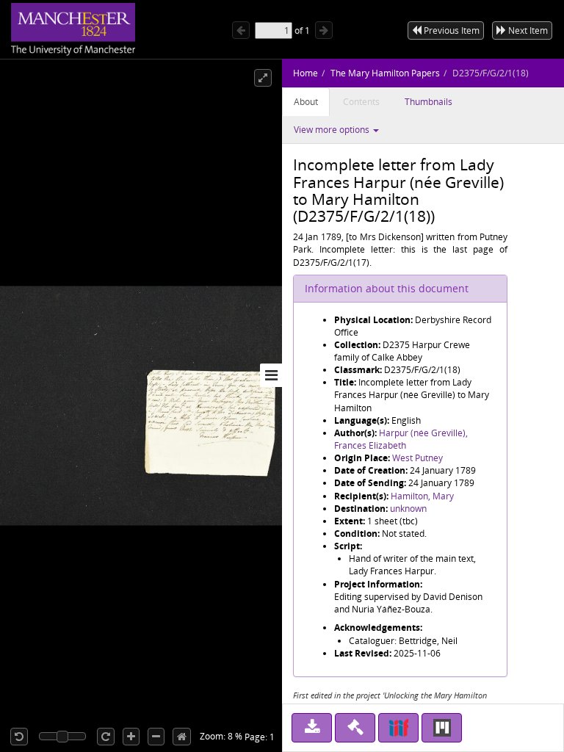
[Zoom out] (156, 736)
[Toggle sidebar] (271, 375)
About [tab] (306, 101)
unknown (408, 508)
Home (305, 73)
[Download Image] (312, 727)
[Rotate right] (106, 736)
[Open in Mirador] (442, 727)
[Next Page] (324, 30)
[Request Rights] (355, 727)
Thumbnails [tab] (428, 101)
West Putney (417, 458)
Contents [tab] (361, 101)
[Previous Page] (241, 30)
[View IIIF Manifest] (398, 727)
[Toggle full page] (263, 78)
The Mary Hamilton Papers (385, 73)
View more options (333, 129)
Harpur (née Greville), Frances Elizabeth (401, 439)
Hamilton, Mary (422, 496)
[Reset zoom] (182, 736)
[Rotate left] (19, 736)
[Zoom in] (131, 736)
